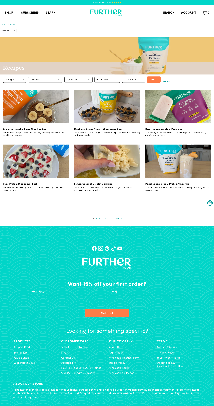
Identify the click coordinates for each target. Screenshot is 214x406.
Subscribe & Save (24, 363)
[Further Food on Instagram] (100, 248)
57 (106, 219)
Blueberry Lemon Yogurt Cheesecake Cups (98, 128)
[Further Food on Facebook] (94, 248)
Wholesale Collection (121, 373)
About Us (114, 347)
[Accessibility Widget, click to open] (210, 203)
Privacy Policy (165, 352)
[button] (9, 12)
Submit (107, 312)
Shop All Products (24, 347)
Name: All (5, 31)
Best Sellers (20, 352)
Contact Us (68, 358)
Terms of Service (167, 347)
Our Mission (116, 352)
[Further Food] (106, 13)
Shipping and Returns (74, 347)
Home (2, 24)
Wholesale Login (119, 368)
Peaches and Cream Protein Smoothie (167, 183)
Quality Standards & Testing (78, 373)
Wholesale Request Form (124, 358)
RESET (154, 79)
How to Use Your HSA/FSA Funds (81, 368)
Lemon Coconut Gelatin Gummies (93, 183)
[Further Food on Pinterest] (107, 248)
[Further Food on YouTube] (120, 248)
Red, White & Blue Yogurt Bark (20, 183)
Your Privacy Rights (168, 358)
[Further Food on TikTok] (113, 248)
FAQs (64, 352)
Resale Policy (117, 363)
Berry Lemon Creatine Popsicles (163, 128)
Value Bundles (22, 358)
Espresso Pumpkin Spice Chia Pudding (25, 128)
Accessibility (68, 363)
